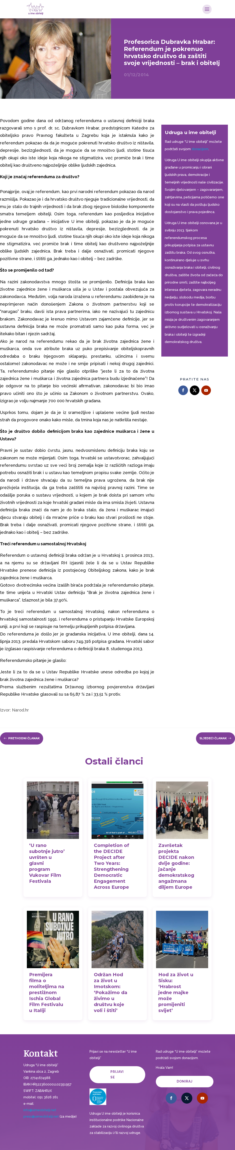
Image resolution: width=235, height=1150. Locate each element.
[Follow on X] (194, 390)
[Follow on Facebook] (183, 390)
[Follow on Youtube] (206, 390)
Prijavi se (117, 1074)
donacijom (200, 149)
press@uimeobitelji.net (41, 1116)
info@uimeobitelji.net (39, 1110)
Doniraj (185, 1081)
